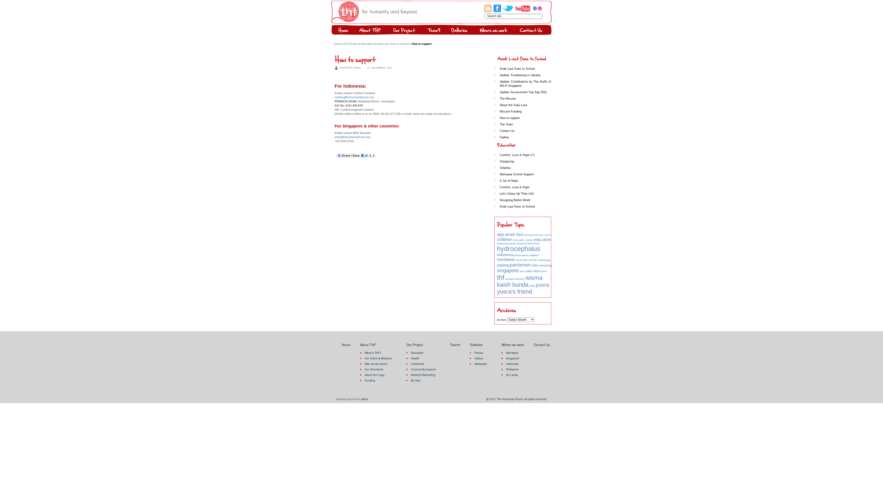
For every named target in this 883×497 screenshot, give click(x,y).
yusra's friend (514, 291)
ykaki (532, 285)
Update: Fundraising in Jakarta (520, 75)
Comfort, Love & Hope (514, 187)
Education (367, 44)
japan (525, 255)
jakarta (518, 255)
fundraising (503, 243)
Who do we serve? (376, 364)
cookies (529, 240)
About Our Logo (374, 375)
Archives (502, 319)
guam (513, 243)
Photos (478, 353)
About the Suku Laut (513, 105)
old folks (533, 260)
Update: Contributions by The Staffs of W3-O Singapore (525, 83)
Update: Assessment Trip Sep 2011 (523, 92)
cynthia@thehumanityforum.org (354, 97)
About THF (368, 344)
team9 (543, 271)
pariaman (520, 264)
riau (534, 265)
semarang (545, 265)
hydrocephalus (518, 248)
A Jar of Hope (509, 180)
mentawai (506, 259)
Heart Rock (533, 243)
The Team (506, 124)
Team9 (455, 344)
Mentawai (512, 353)
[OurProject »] (403, 31)
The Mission (508, 98)
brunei (539, 235)
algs (501, 234)
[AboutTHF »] (369, 31)
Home (337, 44)
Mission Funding (511, 111)
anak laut (514, 234)
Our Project (351, 44)
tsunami (509, 278)
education (542, 239)
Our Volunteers (374, 369)
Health (415, 358)
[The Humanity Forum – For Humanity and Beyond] (377, 21)
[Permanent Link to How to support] (355, 59)
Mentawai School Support (517, 174)
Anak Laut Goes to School (392, 44)
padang (503, 265)
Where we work (513, 344)
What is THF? (373, 353)
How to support (510, 118)
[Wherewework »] (493, 31)
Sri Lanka (512, 375)
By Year (416, 380)
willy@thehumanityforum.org (352, 137)
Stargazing (507, 161)
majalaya (534, 255)
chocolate (518, 240)
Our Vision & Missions (378, 358)
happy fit (521, 243)
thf (500, 277)
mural (518, 260)
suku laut (532, 271)
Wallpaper (480, 364)
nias (525, 260)
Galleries (476, 344)
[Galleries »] (458, 31)
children (505, 239)
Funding (370, 380)
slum (522, 271)
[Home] (341, 31)
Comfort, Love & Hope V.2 (517, 155)
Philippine (512, 369)
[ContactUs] (529, 31)
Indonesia (512, 364)
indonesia (505, 255)
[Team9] (432, 31)
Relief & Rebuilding (423, 375)
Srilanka (505, 168)
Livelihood (417, 364)
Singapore (512, 358)
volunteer (519, 278)
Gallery (504, 137)
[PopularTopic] (524, 225)
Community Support (423, 369)
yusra (542, 285)
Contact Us (507, 131)
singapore (508, 270)
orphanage (544, 260)
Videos (478, 358)
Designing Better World (515, 200)
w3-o (365, 399)
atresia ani (530, 235)
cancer (548, 235)
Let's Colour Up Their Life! (517, 193)
